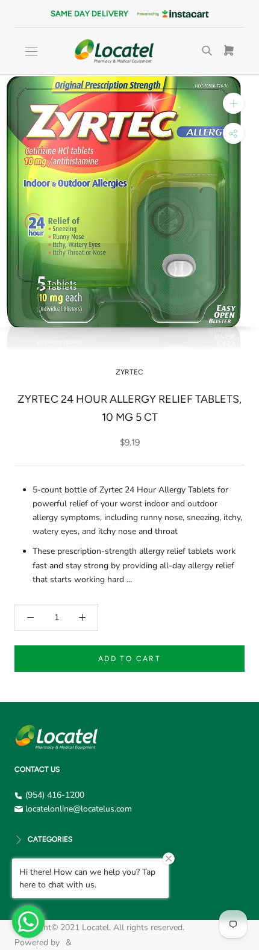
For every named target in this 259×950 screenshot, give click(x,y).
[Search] (207, 51)
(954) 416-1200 (54, 795)
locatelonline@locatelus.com (78, 809)
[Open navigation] (31, 51)
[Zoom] (233, 103)
